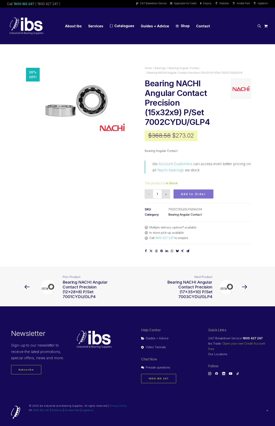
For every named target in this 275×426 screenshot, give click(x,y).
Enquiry (207, 3)
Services (95, 26)
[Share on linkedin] (166, 251)
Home (148, 68)
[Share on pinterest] (161, 251)
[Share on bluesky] (177, 251)
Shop (185, 26)
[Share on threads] (156, 251)
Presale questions (158, 367)
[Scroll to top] (267, 410)
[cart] (265, 26)
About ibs (73, 26)
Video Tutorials (156, 347)
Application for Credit (185, 3)
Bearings (160, 68)
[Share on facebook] (145, 251)
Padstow (224, 3)
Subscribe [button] (26, 369)
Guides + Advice (155, 26)
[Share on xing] (182, 251)
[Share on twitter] (151, 251)
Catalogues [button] (124, 26)
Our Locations (217, 354)
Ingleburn (263, 3)
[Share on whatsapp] (172, 251)
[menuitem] (152, 3)
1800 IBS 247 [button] (159, 378)
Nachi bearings (170, 170)
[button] (260, 26)
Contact (203, 26)
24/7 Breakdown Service (153, 3)
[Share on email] (187, 251)
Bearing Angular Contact (184, 68)
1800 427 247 (164, 238)
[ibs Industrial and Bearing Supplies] (26, 26)
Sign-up (18, 345)
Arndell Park (243, 3)
